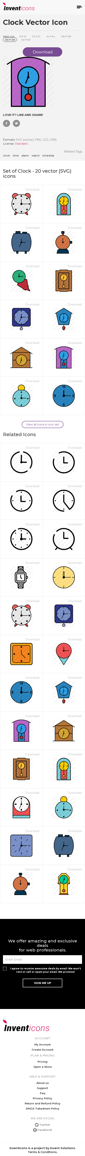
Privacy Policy (42, 1098)
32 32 (36, 36)
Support (42, 1088)
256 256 (10, 39)
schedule (48, 155)
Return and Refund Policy (42, 1103)
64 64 (50, 36)
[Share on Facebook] (6, 123)
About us (42, 1082)
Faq (42, 1093)
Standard (21, 143)
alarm (25, 155)
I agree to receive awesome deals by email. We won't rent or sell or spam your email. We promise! (45, 970)
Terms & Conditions (42, 1152)
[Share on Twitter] (16, 123)
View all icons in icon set (42, 424)
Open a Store (42, 1066)
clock (6, 155)
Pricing (42, 1061)
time (16, 155)
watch (36, 155)
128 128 (66, 36)
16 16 (22, 36)
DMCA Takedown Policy (42, 1108)
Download (32, 189)
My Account (42, 1044)
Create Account (42, 1049)
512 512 (26, 39)
